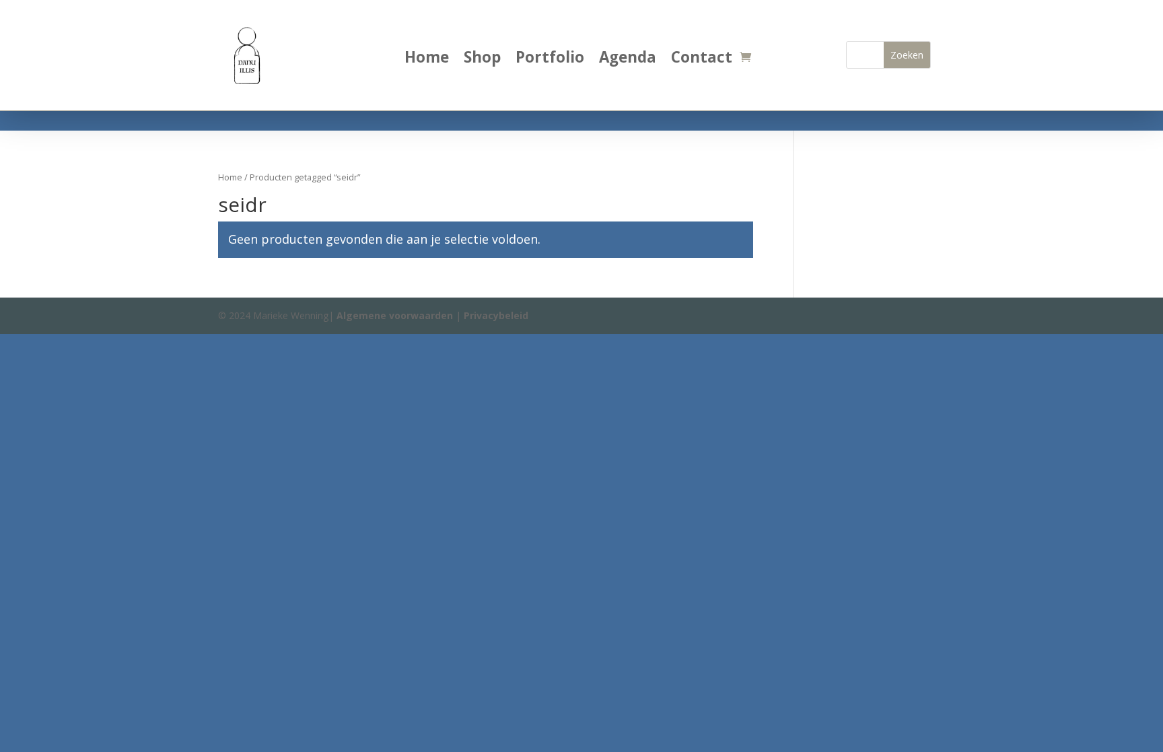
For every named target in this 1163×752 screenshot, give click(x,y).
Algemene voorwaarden (395, 315)
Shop (482, 60)
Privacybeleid (496, 315)
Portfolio (550, 60)
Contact (701, 60)
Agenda (627, 60)
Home (426, 60)
